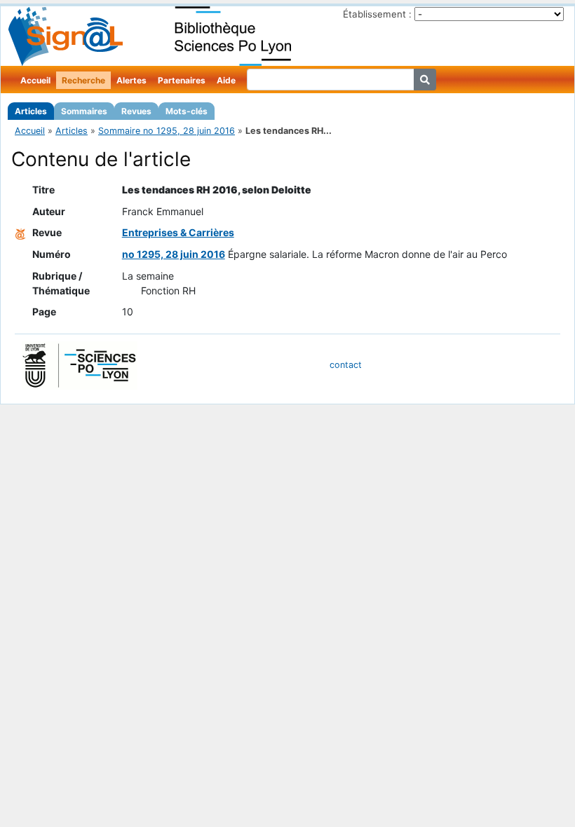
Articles (31, 111)
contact (346, 365)
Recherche (83, 80)
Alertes (131, 80)
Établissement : (377, 14)
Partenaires (181, 80)
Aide (226, 80)
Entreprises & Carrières (178, 232)
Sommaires (84, 111)
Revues (136, 111)
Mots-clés (186, 111)
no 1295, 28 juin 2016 (173, 254)
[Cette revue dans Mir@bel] (20, 232)
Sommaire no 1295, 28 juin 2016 (166, 130)
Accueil (35, 80)
